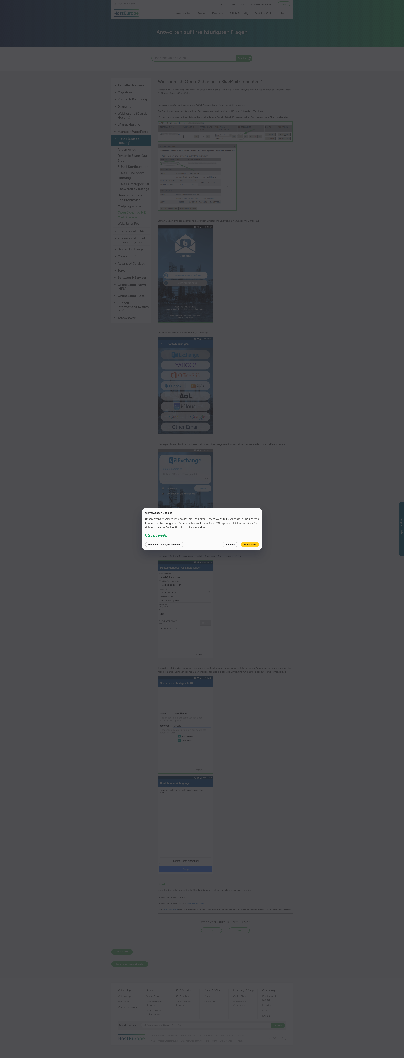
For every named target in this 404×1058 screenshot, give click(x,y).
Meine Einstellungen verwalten (164, 544)
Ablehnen (230, 544)
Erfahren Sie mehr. (156, 535)
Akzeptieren (249, 544)
